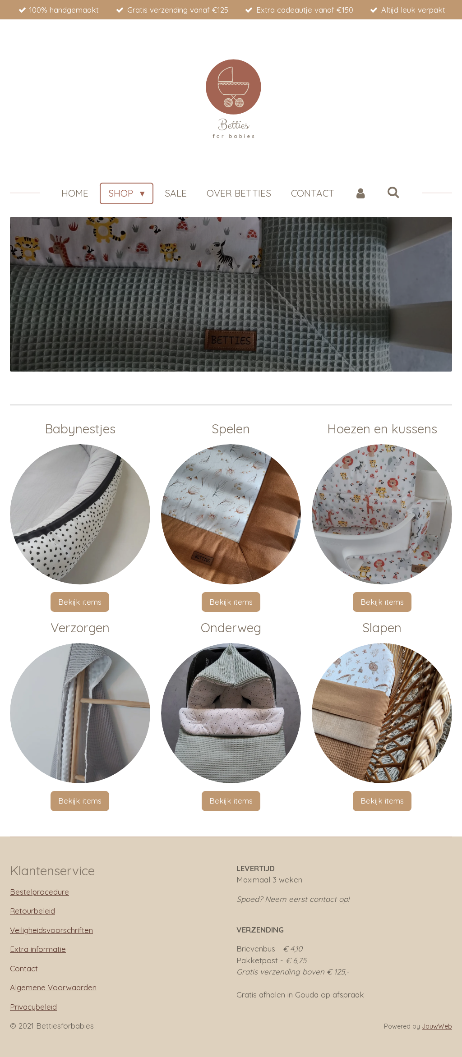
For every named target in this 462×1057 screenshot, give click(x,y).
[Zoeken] (393, 192)
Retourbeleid (32, 910)
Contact (24, 968)
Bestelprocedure (39, 891)
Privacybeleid (33, 1006)
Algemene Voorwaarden (53, 987)
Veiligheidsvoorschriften (51, 930)
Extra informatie (38, 949)
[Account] (360, 193)
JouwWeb (437, 1026)
